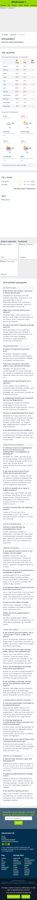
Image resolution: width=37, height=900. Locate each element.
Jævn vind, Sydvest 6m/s (9, 134)
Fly (9, 5)
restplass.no (5, 882)
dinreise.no (25, 883)
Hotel (20, 5)
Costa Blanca (28, 862)
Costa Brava (17, 862)
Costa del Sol (17, 863)
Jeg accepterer (13, 896)
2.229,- (32, 181)
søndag (24, 117)
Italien (26, 867)
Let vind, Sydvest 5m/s (27, 133)
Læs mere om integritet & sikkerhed (18, 892)
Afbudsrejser (5, 867)
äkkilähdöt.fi (31, 882)
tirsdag (24, 142)
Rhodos (26, 865)
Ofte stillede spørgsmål (8, 839)
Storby (14, 5)
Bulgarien (27, 871)
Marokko (27, 872)
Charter (3, 5)
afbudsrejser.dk (23, 882)
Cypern (15, 869)
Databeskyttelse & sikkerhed (9, 841)
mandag (6, 142)
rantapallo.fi (4, 883)
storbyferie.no (32, 883)
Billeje (26, 5)
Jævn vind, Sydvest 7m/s (9, 159)
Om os (3, 836)
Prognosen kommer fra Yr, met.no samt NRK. (14, 165)
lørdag (6, 117)
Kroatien (26, 869)
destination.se (17, 883)
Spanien (26, 858)
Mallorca (15, 860)
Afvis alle (26, 896)
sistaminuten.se (13, 882)
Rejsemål (4, 869)
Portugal (15, 871)
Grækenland (27, 863)
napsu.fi (10, 883)
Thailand (15, 872)
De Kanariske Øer (29, 860)
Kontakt (3, 838)
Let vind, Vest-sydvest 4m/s (27, 159)
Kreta (15, 865)
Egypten (15, 874)
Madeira (26, 874)
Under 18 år (16, 858)
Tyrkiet (15, 867)
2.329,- (32, 184)
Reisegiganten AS (20, 880)
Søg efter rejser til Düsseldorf (13, 42)
